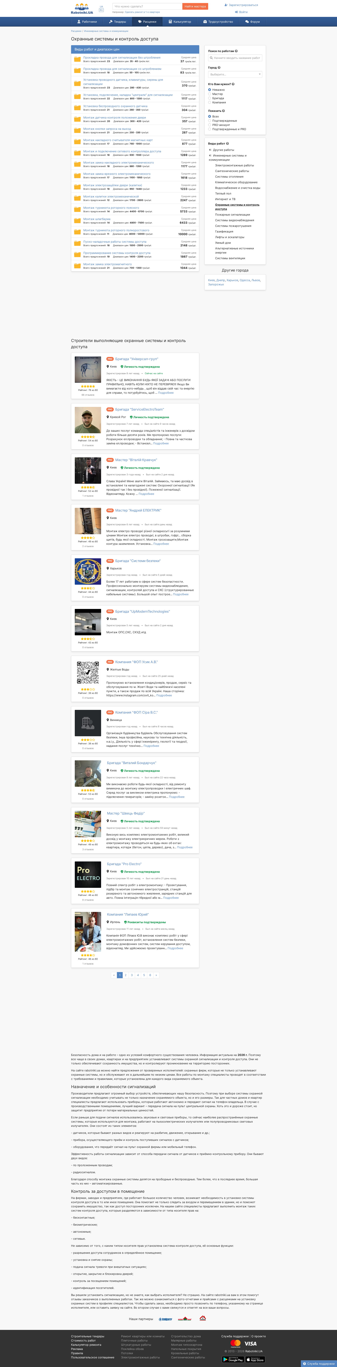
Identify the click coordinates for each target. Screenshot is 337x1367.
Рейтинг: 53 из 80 (88, 794)
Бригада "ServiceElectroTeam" (139, 409)
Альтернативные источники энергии (234, 250)
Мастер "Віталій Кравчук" (136, 460)
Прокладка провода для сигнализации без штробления (121, 57)
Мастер (217, 94)
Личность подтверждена (142, 366)
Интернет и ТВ (225, 199)
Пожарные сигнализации (232, 214)
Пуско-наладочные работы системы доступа (114, 241)
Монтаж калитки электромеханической (111, 196)
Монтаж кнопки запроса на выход (107, 128)
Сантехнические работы (232, 171)
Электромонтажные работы (234, 165)
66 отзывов (88, 395)
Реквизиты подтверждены (147, 922)
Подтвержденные (224, 120)
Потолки (127, 1353)
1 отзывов (87, 495)
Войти (243, 12)
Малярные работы (183, 1340)
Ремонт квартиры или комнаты (143, 1336)
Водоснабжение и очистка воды (237, 188)
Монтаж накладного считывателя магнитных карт (118, 140)
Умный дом (223, 242)
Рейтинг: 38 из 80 (88, 743)
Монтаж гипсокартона (186, 1344)
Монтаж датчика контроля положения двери (114, 117)
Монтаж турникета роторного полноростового (116, 230)
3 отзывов (88, 849)
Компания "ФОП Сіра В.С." (136, 712)
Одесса (245, 280)
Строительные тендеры (87, 1336)
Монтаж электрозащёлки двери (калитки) (112, 185)
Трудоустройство (220, 21)
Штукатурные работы (136, 1344)
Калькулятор (182, 21)
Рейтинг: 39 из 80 (88, 693)
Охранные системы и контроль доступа (237, 207)
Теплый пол (223, 193)
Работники (89, 21)
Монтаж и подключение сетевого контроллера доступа (122, 151)
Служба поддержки (321, 1363)
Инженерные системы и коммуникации (228, 157)
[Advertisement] (135, 304)
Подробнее (166, 392)
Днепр (220, 280)
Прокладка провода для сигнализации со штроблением (122, 69)
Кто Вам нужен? (220, 84)
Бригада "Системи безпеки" (138, 561)
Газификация (224, 231)
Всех (215, 116)
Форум (255, 21)
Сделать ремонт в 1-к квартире (142, 12)
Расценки (149, 21)
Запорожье (216, 284)
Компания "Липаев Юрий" (128, 914)
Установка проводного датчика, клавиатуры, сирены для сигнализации (123, 82)
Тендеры (120, 21)
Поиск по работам (221, 51)
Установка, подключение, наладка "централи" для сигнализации (128, 95)
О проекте (258, 1336)
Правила (77, 1353)
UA (101, 6)
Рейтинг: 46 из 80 (88, 959)
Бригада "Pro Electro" (124, 864)
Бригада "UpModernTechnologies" (142, 611)
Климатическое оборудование (236, 182)
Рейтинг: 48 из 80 (88, 895)
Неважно (218, 89)
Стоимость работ (83, 1340)
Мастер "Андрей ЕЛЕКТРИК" (138, 510)
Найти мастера (195, 6)
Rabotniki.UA (254, 1351)
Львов (256, 280)
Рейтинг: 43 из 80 (88, 642)
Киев (211, 280)
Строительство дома (186, 1336)
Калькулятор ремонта (86, 1344)
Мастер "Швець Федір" (126, 813)
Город (212, 67)
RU (101, 10)
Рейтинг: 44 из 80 (88, 592)
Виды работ (216, 143)
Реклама (77, 1349)
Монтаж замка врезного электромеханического (117, 173)
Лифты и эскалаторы (229, 237)
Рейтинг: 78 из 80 (88, 390)
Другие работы (223, 150)
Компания (219, 102)
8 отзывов (88, 900)
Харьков (232, 280)
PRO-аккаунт (221, 125)
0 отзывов (88, 445)
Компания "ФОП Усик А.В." (136, 662)
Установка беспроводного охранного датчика (115, 106)
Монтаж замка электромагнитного (107, 264)
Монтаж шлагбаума (96, 219)
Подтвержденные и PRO (229, 129)
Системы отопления (229, 176)
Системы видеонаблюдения (234, 220)
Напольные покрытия (186, 1349)
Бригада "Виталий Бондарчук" (131, 763)
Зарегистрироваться (243, 5)
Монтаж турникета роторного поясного (111, 207)
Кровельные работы (185, 1353)
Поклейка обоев (132, 1349)
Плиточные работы (134, 1340)
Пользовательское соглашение (92, 1357)
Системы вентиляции (230, 258)
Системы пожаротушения (233, 226)
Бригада (218, 98)
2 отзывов (88, 546)
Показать (215, 111)
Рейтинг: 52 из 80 (88, 491)
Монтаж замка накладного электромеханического (118, 162)
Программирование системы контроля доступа (116, 253)
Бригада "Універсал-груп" (136, 359)
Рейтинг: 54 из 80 (88, 440)
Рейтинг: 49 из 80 (88, 541)
